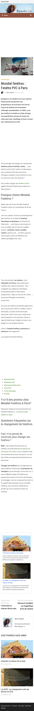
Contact (14, 706)
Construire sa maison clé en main (13, 661)
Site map (21, 706)
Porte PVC (7, 388)
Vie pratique (5, 79)
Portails (7, 394)
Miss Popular (10, 92)
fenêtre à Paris (24, 183)
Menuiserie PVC (9, 379)
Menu (6, 15)
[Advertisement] (17, 36)
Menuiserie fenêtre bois (12, 385)
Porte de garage (10, 391)
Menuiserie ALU (9, 382)
